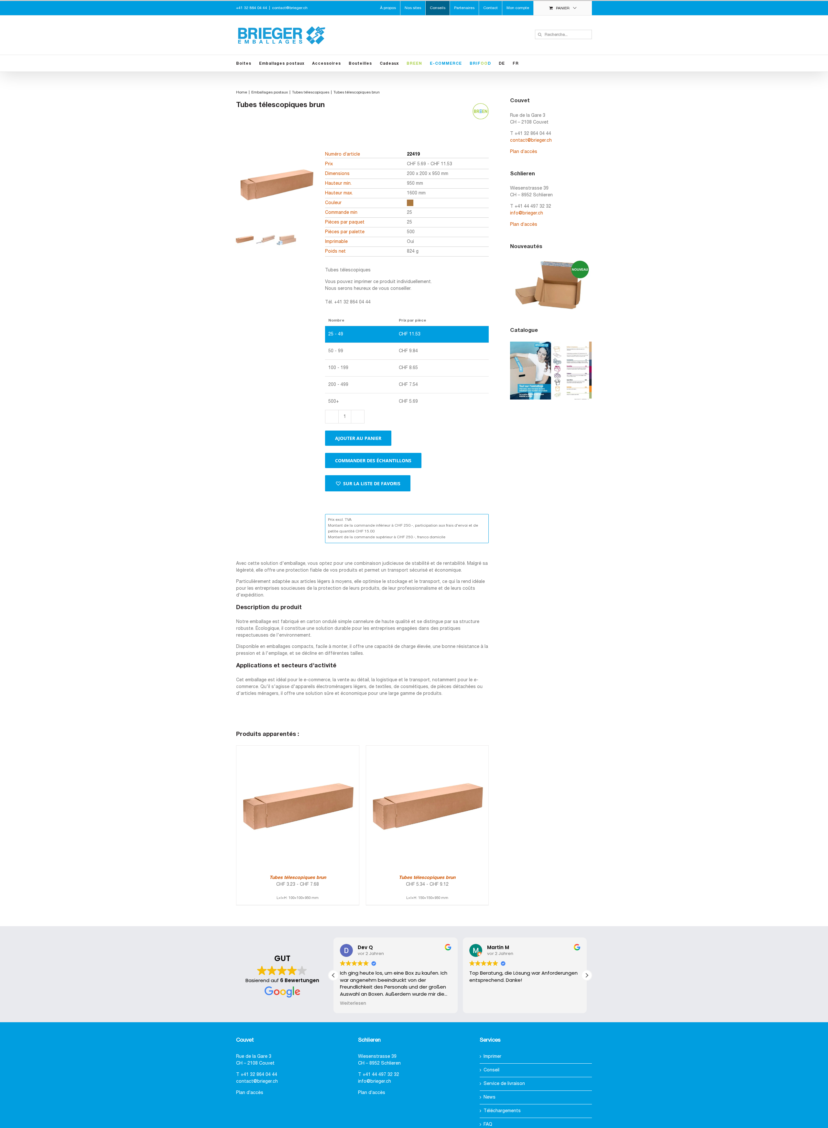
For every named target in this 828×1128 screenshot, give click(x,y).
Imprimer (492, 1057)
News (490, 1097)
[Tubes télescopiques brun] (297, 749)
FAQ (488, 1125)
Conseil (491, 1070)
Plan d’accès (523, 152)
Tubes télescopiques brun (297, 878)
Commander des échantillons (373, 460)
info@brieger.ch (526, 213)
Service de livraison (504, 1084)
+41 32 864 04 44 (259, 1075)
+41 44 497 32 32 (381, 1075)
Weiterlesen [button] (353, 1003)
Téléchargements (502, 1111)
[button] (367, 483)
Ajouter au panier (358, 438)
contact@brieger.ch (290, 8)
